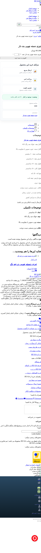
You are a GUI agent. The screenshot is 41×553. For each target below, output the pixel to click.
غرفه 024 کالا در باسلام (33, 365)
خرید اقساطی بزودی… (33, 373)
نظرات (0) (30, 131)
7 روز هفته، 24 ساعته (33, 325)
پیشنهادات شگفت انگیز (33, 391)
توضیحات (31, 125)
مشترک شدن (36, 433)
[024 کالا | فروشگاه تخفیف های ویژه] (37, 1)
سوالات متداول (36, 387)
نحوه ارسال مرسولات (33, 384)
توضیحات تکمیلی (28, 128)
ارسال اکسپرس (35, 321)
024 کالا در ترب (35, 369)
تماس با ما (33, 12)
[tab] (18, 124)
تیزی (35, 36)
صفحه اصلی (32, 8)
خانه (39, 36)
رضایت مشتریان (35, 351)
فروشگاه (38, 362)
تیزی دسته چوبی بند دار (30, 115)
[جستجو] (19, 24)
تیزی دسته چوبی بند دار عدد (31, 54)
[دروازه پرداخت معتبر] (37, 463)
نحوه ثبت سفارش (35, 380)
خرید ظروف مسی (34, 347)
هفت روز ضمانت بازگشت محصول (29, 328)
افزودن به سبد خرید (20, 58)
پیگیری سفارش (31, 10)
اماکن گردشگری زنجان (33, 343)
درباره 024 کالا (36, 354)
